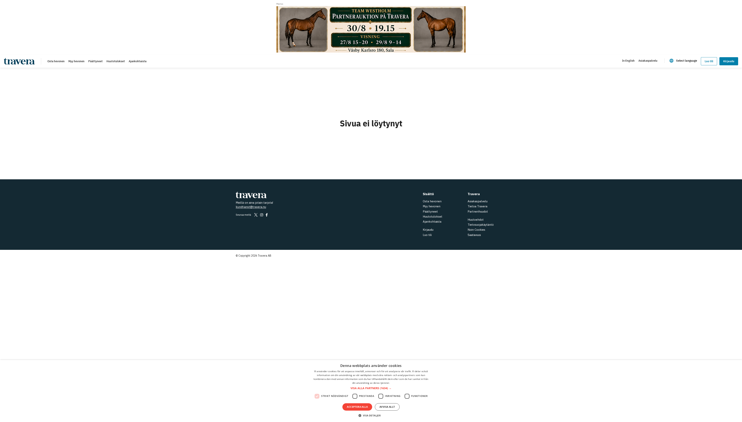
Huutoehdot (476, 219)
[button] (371, 388)
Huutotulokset (432, 216)
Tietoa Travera (477, 206)
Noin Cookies (476, 229)
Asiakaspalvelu (478, 201)
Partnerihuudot (478, 211)
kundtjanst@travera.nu (251, 207)
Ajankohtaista (432, 221)
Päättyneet (430, 211)
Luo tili (427, 235)
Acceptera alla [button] (357, 406)
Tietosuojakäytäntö (481, 224)
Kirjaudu (728, 61)
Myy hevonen (431, 206)
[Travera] (288, 195)
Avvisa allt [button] (387, 406)
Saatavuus (474, 235)
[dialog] (371, 391)
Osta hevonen (432, 201)
